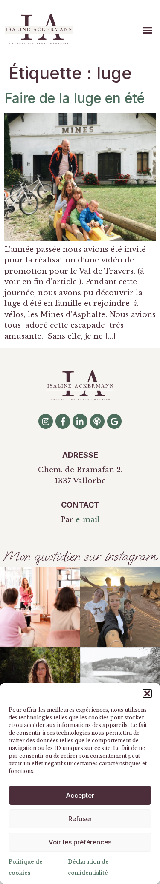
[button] (147, 693)
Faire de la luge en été (74, 98)
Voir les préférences (80, 842)
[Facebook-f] (62, 421)
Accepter (80, 795)
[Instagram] (45, 421)
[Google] (114, 421)
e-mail (88, 519)
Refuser (80, 819)
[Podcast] (97, 421)
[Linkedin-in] (80, 421)
